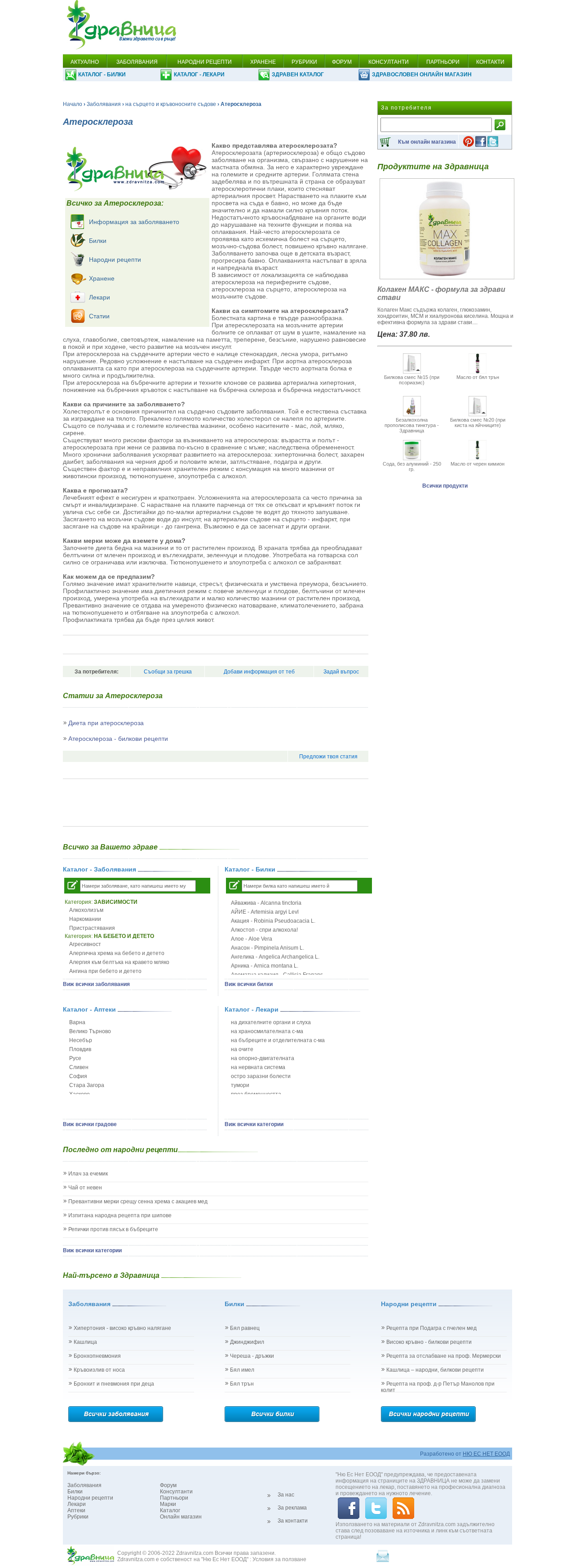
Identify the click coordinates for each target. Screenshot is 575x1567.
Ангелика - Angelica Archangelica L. (275, 957)
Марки (168, 1504)
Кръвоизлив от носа (99, 1370)
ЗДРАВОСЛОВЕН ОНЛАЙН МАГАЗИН (422, 74)
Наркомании (85, 919)
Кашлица (85, 1342)
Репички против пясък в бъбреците (113, 1229)
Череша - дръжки (252, 1356)
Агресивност (85, 944)
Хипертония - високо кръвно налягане (122, 1328)
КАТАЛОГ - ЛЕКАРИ (199, 74)
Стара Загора (86, 1085)
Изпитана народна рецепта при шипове (120, 1215)
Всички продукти (445, 486)
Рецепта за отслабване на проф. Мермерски (443, 1356)
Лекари (99, 297)
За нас (286, 1495)
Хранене (102, 278)
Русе (75, 1058)
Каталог (170, 1510)
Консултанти (176, 1491)
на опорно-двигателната (262, 1058)
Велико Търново (90, 1031)
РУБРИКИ (304, 62)
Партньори (174, 1498)
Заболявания (104, 104)
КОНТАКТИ (490, 62)
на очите (242, 1049)
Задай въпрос (341, 672)
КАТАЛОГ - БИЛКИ (102, 74)
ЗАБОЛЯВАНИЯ (137, 62)
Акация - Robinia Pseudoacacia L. (273, 921)
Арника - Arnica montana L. (264, 966)
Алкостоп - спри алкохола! (264, 930)
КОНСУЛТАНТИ (388, 62)
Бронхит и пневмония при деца (114, 1384)
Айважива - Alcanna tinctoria (266, 903)
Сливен (78, 1067)
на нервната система (258, 1067)
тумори (240, 1085)
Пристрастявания (92, 928)
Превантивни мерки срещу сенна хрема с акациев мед (138, 1201)
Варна (77, 1022)
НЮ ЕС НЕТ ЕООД (486, 1454)
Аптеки (76, 1510)
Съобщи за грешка (168, 672)
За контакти (293, 1521)
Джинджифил (247, 1342)
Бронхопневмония (97, 1356)
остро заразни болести (261, 1076)
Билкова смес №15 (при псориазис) (411, 379)
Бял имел (242, 1370)
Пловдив (80, 1049)
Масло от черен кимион (477, 464)
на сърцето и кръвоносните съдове (170, 104)
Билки (97, 240)
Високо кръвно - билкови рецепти (429, 1342)
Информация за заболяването (134, 221)
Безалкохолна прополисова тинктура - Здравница (412, 425)
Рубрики (77, 1517)
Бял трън (242, 1384)
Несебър (80, 1040)
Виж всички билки (249, 984)
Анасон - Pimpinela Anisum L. (267, 948)
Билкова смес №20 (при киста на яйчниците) (477, 422)
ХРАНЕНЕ (263, 62)
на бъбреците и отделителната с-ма (278, 1040)
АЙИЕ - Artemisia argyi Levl (265, 912)
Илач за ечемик (88, 1174)
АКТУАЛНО (85, 62)
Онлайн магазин (181, 1517)
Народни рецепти (115, 259)
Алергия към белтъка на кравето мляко (119, 962)
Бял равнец (245, 1328)
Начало (72, 104)
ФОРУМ (342, 62)
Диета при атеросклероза (106, 722)
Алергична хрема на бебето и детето (116, 953)
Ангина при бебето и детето (105, 971)
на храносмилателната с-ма (267, 1031)
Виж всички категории (254, 1124)
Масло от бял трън (477, 377)
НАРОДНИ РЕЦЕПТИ (204, 62)
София (78, 1076)
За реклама (292, 1508)
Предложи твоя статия (328, 756)
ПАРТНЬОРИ (443, 62)
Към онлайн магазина (427, 142)
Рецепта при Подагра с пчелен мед (431, 1328)
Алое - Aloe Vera (251, 939)
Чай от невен (85, 1187)
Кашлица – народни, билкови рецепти (435, 1370)
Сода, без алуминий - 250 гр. (412, 466)
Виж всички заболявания (96, 984)
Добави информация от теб (259, 672)
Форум (168, 1485)
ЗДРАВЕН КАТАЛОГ (298, 74)
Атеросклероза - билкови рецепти (118, 738)
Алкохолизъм (86, 910)
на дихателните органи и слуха (271, 1022)
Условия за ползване (279, 1559)
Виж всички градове (90, 1124)
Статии (99, 316)
